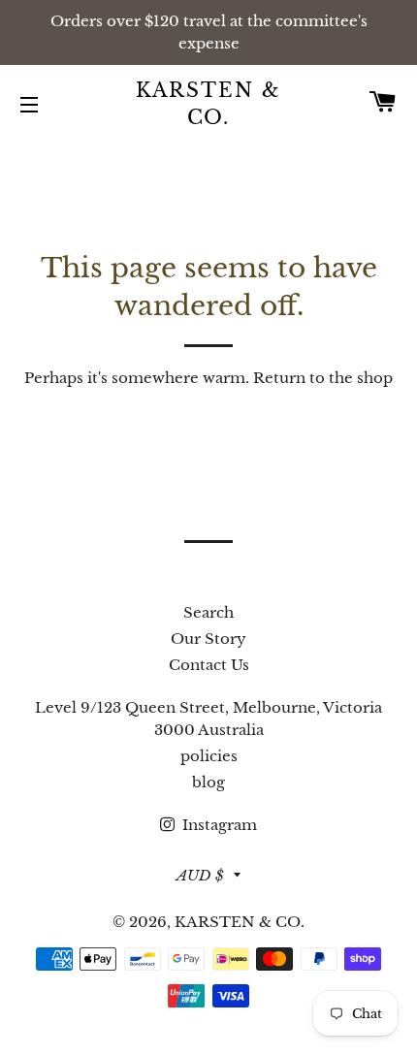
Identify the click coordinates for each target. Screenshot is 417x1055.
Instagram (217, 824)
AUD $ (200, 875)
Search (208, 612)
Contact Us (209, 664)
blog (208, 782)
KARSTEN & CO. (209, 104)
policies (209, 756)
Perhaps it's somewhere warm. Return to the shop (208, 377)
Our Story (208, 638)
